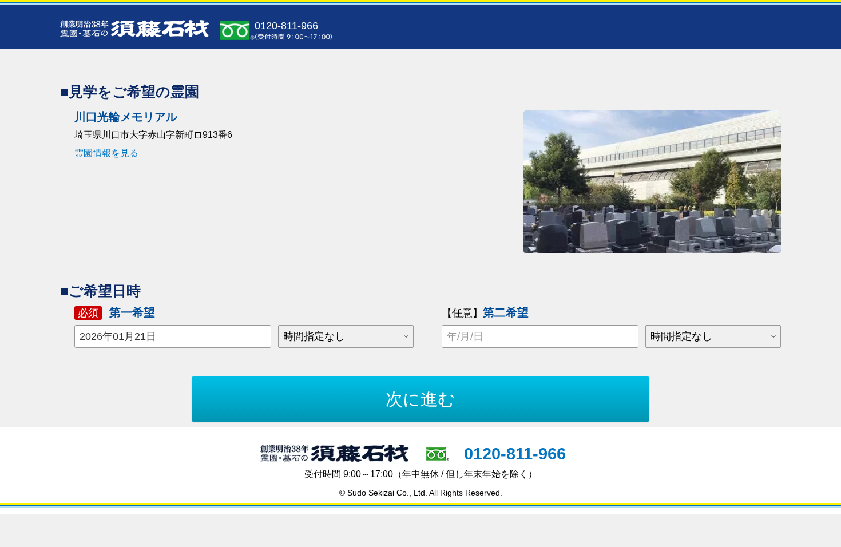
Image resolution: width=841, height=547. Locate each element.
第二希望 (485, 312)
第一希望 (116, 312)
